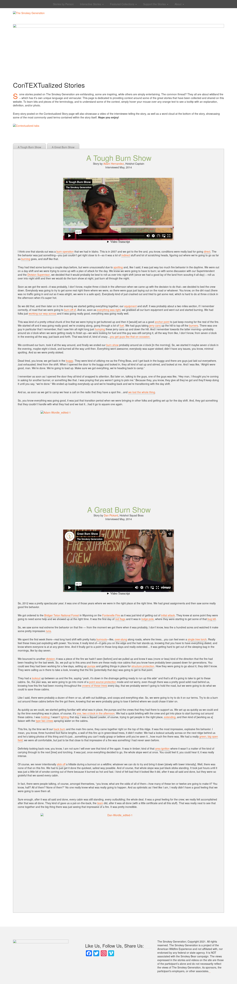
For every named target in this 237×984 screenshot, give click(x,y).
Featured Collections (122, 4)
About (178, 4)
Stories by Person (63, 4)
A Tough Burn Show (29, 147)
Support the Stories (154, 4)
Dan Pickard (111, 515)
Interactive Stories (91, 4)
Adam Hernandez (113, 163)
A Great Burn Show (63, 147)
